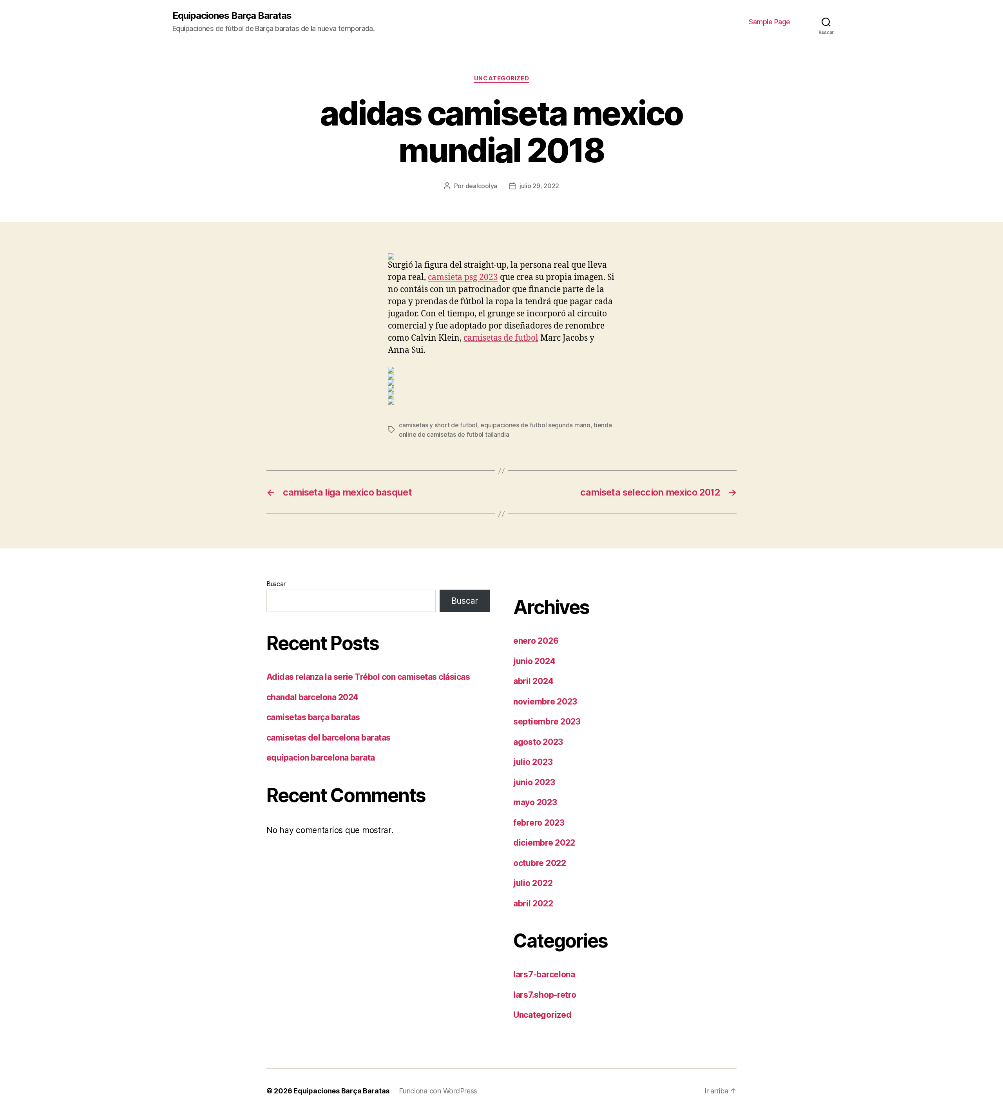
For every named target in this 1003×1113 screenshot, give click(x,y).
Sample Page (769, 22)
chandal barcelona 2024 (312, 697)
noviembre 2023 (545, 701)
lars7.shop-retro (544, 995)
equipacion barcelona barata (320, 758)
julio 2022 (532, 883)
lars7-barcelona (544, 974)
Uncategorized (501, 78)
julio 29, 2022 (539, 186)
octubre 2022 (539, 863)
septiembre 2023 (547, 721)
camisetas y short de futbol (438, 425)
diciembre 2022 (544, 843)
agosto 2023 (538, 742)
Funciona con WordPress (438, 1091)
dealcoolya (481, 186)
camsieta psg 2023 (463, 277)
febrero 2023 (539, 823)
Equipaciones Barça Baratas (231, 15)
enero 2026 (535, 641)
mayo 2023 (535, 802)
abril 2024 (533, 681)
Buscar (275, 584)
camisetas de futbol (500, 338)
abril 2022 (533, 903)
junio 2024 (534, 661)
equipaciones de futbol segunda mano (535, 425)
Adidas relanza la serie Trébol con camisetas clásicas (368, 677)
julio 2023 (532, 762)
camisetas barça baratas (313, 717)
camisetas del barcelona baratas (328, 738)
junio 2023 (534, 782)
